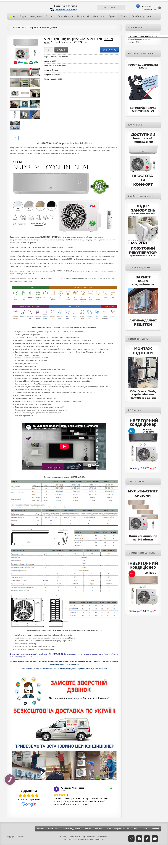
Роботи (124, 16)
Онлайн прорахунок (141, 16)
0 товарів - (149, 8)
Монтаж (98, 829)
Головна (40, 829)
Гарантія (87, 829)
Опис (14, 138)
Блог (134, 829)
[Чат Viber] (90, 8)
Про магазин (53, 829)
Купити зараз (109, 50)
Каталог (155, 829)
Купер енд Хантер (97, 840)
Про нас (113, 16)
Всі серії (50, 16)
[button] (117, 798)
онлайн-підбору (60, 669)
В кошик (61, 50)
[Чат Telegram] (85, 8)
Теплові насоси (65, 16)
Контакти (144, 829)
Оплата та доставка (71, 829)
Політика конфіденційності (117, 829)
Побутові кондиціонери (30, 16)
